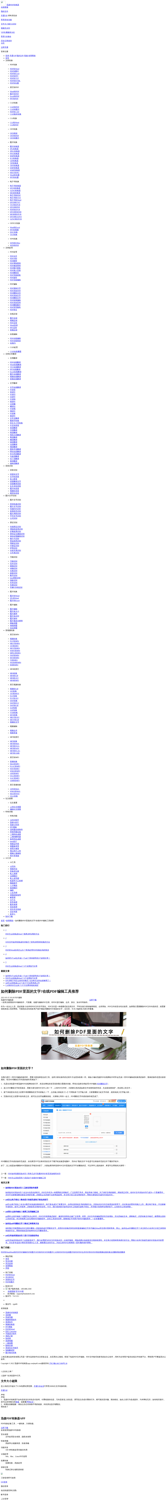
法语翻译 (114, 1252)
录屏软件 (9, 1322)
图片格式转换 (10, 1353)
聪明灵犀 (9, 1345)
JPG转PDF (9, 1277)
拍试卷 (8, 1338)
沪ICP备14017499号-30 (58, 1363)
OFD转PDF (39, 1252)
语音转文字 (10, 1280)
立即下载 (93, 1000)
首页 (3, 921)
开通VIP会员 (39, 1386)
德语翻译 (121, 1252)
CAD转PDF (58, 1252)
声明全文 (30, 1402)
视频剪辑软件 (10, 1320)
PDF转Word (5, 1252)
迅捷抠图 (9, 1341)
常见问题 (9, 1261)
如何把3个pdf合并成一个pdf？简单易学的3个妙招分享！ (27, 976)
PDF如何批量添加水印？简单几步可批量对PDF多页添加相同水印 (34, 1174)
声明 (7, 1268)
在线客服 (11, 1291)
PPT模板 (8, 1327)
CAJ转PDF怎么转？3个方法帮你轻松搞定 (22, 985)
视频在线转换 (105, 1252)
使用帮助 (32, 56)
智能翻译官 (10, 1350)
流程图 (8, 1315)
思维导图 (9, 1317)
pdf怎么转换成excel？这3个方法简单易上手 (22, 983)
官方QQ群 (19, 1291)
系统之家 (9, 1336)
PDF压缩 (66, 1252)
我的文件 (4, 11)
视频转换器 (10, 1324)
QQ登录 (4, 1482)
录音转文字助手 (11, 1348)
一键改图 (9, 1343)
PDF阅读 (96, 1252)
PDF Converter (10, 1331)
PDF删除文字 (102, 1084)
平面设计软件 (10, 1334)
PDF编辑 (22, 1252)
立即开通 (4, 47)
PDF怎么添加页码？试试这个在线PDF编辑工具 (27, 1178)
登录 (7, 56)
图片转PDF (74, 1252)
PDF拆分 (89, 1252)
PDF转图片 (30, 1252)
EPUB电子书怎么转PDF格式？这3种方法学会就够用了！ (28, 981)
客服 (26, 56)
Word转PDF (14, 1252)
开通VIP (4, 16)
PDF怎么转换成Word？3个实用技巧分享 (21, 978)
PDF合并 (82, 1252)
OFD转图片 (48, 1252)
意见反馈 (9, 1263)
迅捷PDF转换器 (11, 1312)
